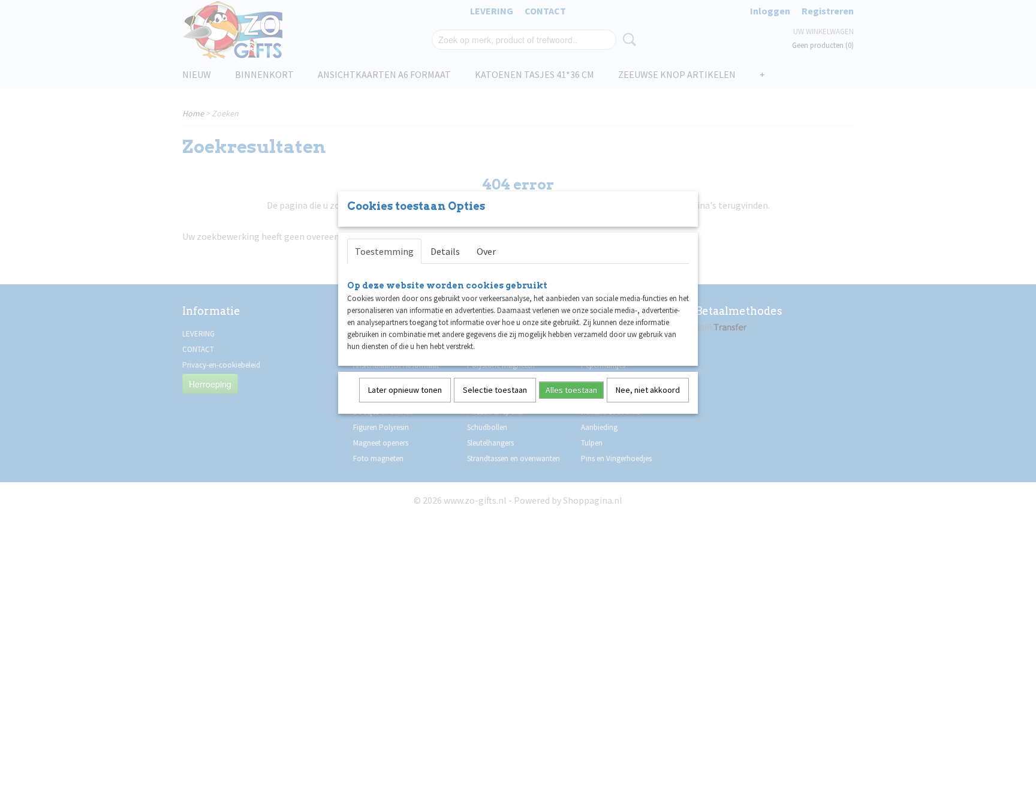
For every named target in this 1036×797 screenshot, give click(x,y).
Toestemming (384, 251)
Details (445, 251)
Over (486, 251)
